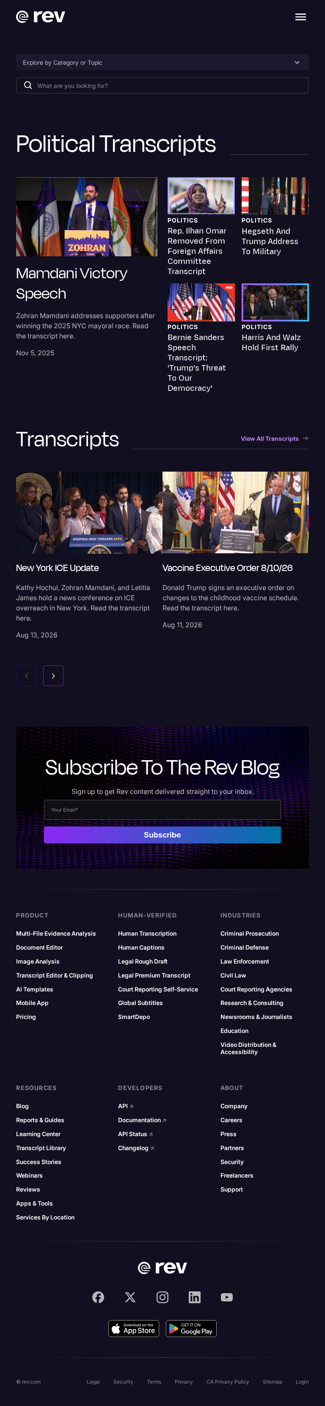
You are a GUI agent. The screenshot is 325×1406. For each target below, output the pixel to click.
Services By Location (45, 1217)
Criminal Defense (244, 947)
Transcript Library (41, 1148)
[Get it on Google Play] (191, 1328)
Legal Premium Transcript (154, 975)
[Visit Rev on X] (130, 1297)
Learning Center (38, 1134)
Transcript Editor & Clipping (54, 975)
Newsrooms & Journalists (256, 1016)
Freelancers (236, 1175)
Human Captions (141, 947)
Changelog (136, 1148)
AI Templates (34, 989)
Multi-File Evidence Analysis (56, 933)
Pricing (26, 1016)
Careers (231, 1120)
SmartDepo (134, 1016)
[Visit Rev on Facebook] (98, 1297)
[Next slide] (53, 675)
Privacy (184, 1382)
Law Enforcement (244, 961)
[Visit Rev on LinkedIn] (195, 1297)
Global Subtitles (140, 1003)
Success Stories (38, 1162)
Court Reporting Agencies (256, 989)
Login (302, 1382)
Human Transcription (147, 933)
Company (234, 1106)
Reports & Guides (40, 1120)
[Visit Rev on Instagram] (162, 1297)
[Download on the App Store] (133, 1328)
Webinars (29, 1175)
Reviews (28, 1189)
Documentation (142, 1120)
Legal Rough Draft (143, 961)
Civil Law (233, 975)
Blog (22, 1106)
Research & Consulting (252, 1003)
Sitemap (272, 1382)
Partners (232, 1148)
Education (234, 1030)
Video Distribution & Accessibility (248, 1048)
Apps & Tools (34, 1203)
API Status (135, 1134)
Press (228, 1134)
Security (232, 1162)
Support (231, 1189)
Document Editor (39, 947)
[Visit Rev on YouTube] (227, 1297)
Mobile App (32, 1003)
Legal (93, 1382)
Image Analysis (38, 961)
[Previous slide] (26, 675)
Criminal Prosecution (249, 933)
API (126, 1106)
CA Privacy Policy (228, 1382)
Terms (154, 1382)
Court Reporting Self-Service (158, 989)
